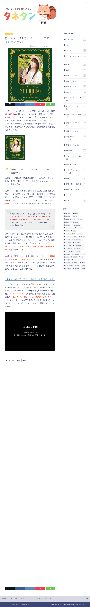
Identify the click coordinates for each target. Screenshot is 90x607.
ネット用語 (9, 34)
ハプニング (68, 245)
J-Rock (67, 222)
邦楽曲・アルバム (75, 131)
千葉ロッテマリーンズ (79, 254)
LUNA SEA (75, 222)
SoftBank (67, 225)
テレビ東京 (77, 242)
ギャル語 (83, 236)
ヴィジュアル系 (69, 251)
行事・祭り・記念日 (75, 184)
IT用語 (80, 219)
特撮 (78, 265)
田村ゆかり (68, 268)
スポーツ (76, 70)
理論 (84, 265)
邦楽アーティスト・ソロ (76, 124)
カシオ (80, 233)
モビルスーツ (68, 248)
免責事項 (24, 604)
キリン (75, 236)
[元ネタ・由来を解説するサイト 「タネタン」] (29, 24)
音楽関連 (75, 151)
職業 (84, 268)
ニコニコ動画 (10, 360)
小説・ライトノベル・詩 (75, 171)
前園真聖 (67, 254)
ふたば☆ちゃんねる (70, 233)
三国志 (78, 251)
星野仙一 (76, 262)
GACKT (76, 216)
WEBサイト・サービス (75, 107)
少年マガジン (77, 260)
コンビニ (67, 239)
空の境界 (77, 268)
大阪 (82, 257)
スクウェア (68, 242)
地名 (75, 178)
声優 (25, 360)
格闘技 (83, 262)
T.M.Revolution (69, 228)
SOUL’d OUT (77, 225)
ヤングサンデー (80, 248)
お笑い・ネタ (75, 81)
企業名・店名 (76, 87)
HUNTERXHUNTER (70, 219)
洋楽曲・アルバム (75, 145)
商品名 (76, 92)
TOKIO (67, 231)
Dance (76, 213)
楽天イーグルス (69, 265)
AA (75, 45)
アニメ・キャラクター (76, 57)
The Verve (79, 228)
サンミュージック (78, 239)
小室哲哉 (67, 260)
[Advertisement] (30, 474)
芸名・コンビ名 (76, 75)
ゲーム (76, 64)
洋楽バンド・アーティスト (76, 138)
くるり (74, 231)
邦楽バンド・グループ (76, 116)
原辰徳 (67, 257)
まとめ (75, 200)
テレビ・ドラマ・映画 (75, 157)
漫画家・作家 (75, 164)
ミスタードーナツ (79, 245)
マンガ (76, 50)
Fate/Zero (67, 216)
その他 (75, 195)
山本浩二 (67, 262)
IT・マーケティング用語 (75, 99)
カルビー (67, 236)
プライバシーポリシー (11, 604)
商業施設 (75, 257)
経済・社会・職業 (75, 189)
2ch (19, 360)
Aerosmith (67, 213)
